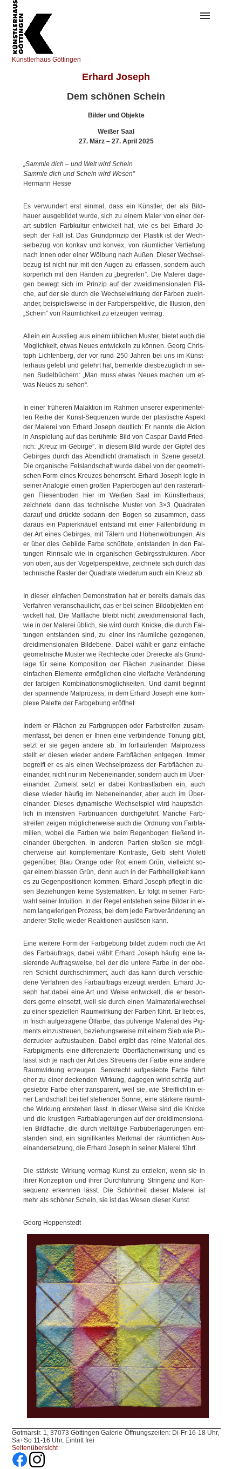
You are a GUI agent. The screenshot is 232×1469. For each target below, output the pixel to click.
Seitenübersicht (35, 1448)
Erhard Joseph (116, 76)
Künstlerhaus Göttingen (46, 59)
